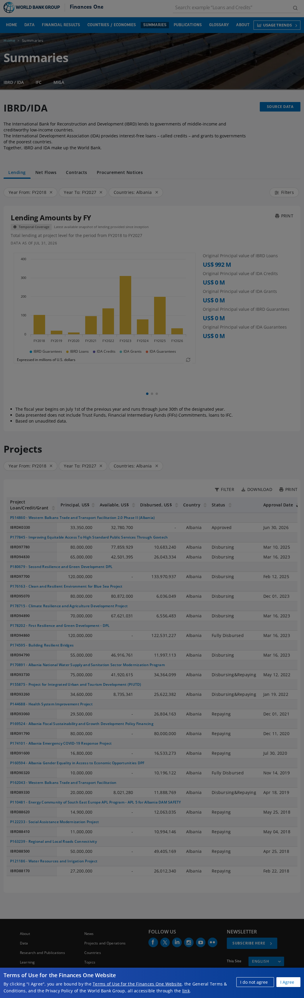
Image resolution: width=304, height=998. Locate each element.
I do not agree (254, 982)
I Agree (287, 982)
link (186, 991)
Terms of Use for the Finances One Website (137, 984)
